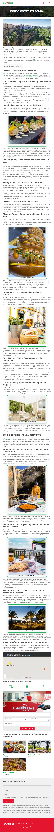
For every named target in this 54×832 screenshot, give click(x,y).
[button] (14, 749)
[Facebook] (24, 826)
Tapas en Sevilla (8, 755)
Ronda (5, 73)
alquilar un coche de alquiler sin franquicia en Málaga (19, 59)
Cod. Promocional (8, 723)
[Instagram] (27, 826)
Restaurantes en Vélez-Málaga (37, 755)
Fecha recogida (8, 713)
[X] (30, 826)
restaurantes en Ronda (31, 75)
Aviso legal (47, 824)
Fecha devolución (8, 718)
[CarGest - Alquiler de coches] (8, 5)
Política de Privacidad (13, 814)
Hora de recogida (31, 713)
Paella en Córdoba (8, 772)
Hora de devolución (32, 718)
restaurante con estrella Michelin (19, 601)
